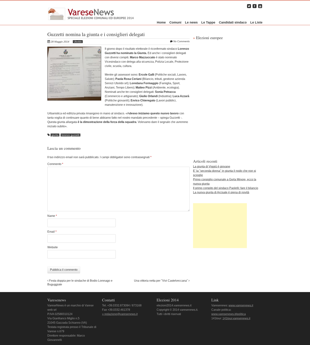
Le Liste (256, 22)
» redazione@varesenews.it (120, 314)
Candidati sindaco (233, 22)
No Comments (181, 41)
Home (161, 22)
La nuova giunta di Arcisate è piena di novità (221, 192)
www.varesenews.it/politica (228, 314)
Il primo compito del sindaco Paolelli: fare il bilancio (225, 188)
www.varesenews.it (241, 305)
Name (52, 215)
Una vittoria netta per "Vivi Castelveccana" (161, 280)
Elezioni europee (208, 37)
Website (52, 247)
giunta (54, 135)
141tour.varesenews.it (236, 318)
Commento (55, 163)
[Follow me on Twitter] (249, 6)
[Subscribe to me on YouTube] (260, 6)
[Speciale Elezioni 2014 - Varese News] (91, 13)
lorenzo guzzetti (70, 135)
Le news (191, 22)
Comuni (175, 22)
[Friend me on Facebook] (254, 6)
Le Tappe (208, 22)
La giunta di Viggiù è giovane (211, 166)
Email (52, 231)
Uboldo (78, 41)
